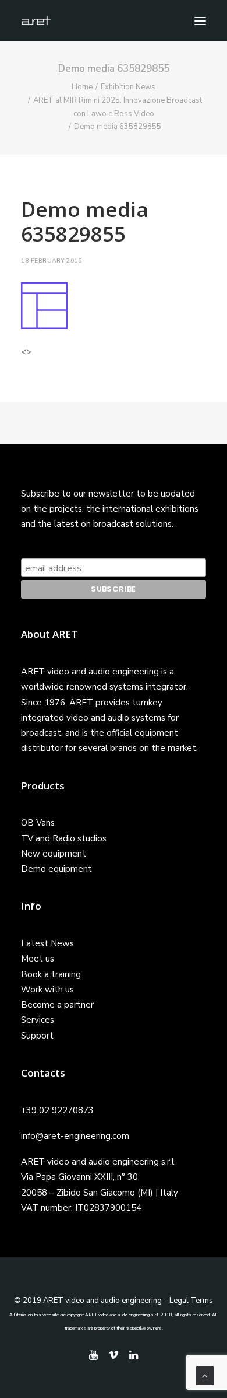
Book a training (51, 974)
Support (37, 1035)
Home (82, 87)
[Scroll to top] (205, 1375)
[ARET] (36, 21)
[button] (200, 20)
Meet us (37, 958)
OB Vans (38, 823)
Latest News (47, 943)
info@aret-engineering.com (75, 1136)
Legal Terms (191, 1300)
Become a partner (57, 1005)
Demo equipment (56, 869)
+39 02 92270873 (57, 1110)
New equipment (53, 853)
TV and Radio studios (64, 838)
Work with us (47, 989)
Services (37, 1020)
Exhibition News (128, 87)
